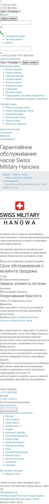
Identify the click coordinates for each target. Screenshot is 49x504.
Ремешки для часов (15, 117)
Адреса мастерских (10, 129)
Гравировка (11, 89)
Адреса (9, 42)
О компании (6, 132)
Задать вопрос (8, 18)
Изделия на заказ (14, 85)
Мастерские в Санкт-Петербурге (16, 413)
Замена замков (13, 72)
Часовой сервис (13, 39)
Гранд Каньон (12, 422)
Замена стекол (13, 120)
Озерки (9, 429)
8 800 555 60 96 (8, 405)
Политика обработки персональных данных (22, 495)
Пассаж (9, 416)
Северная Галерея (14, 442)
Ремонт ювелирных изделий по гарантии (26, 99)
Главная (6, 174)
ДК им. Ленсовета (14, 458)
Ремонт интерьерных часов (19, 110)
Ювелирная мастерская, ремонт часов (19, 499)
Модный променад (14, 445)
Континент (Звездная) (16, 436)
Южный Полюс (13, 455)
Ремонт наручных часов (17, 107)
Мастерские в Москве (11, 470)
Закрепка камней (14, 76)
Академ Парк (12, 439)
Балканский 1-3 (13, 426)
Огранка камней (13, 79)
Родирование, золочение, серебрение (24, 95)
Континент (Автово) (15, 432)
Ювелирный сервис (15, 36)
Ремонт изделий (13, 69)
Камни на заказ (13, 82)
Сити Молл (10, 462)
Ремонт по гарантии (15, 124)
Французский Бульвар (16, 452)
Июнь (8, 449)
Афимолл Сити (12, 474)
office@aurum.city (8, 492)
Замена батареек (14, 114)
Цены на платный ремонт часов (16, 320)
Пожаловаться (7, 139)
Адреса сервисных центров (24, 317)
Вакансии (5, 136)
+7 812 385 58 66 (8, 392)
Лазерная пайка (13, 92)
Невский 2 (10, 465)
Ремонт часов (20, 174)
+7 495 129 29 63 (8, 399)
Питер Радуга (12, 419)
